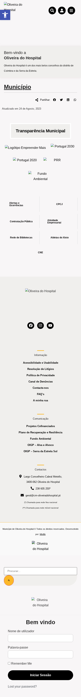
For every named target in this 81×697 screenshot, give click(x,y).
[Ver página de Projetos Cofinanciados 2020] (25, 161)
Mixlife (43, 534)
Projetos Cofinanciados (40, 426)
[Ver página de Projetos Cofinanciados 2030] (63, 147)
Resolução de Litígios (40, 369)
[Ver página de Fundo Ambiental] (40, 176)
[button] (54, 100)
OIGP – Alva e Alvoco (41, 445)
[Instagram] (40, 325)
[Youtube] (50, 325)
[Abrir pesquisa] (52, 10)
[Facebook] (30, 325)
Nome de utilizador (21, 631)
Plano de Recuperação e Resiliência (40, 432)
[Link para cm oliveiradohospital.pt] (14, 10)
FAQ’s (40, 394)
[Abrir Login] (61, 10)
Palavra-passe (18, 647)
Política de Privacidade (41, 375)
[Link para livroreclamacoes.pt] (40, 546)
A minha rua (40, 400)
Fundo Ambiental (40, 438)
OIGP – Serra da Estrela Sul (40, 451)
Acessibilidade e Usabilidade (40, 362)
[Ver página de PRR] (55, 161)
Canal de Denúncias (41, 381)
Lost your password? (22, 686)
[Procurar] (9, 580)
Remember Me (21, 663)
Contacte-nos (41, 387)
